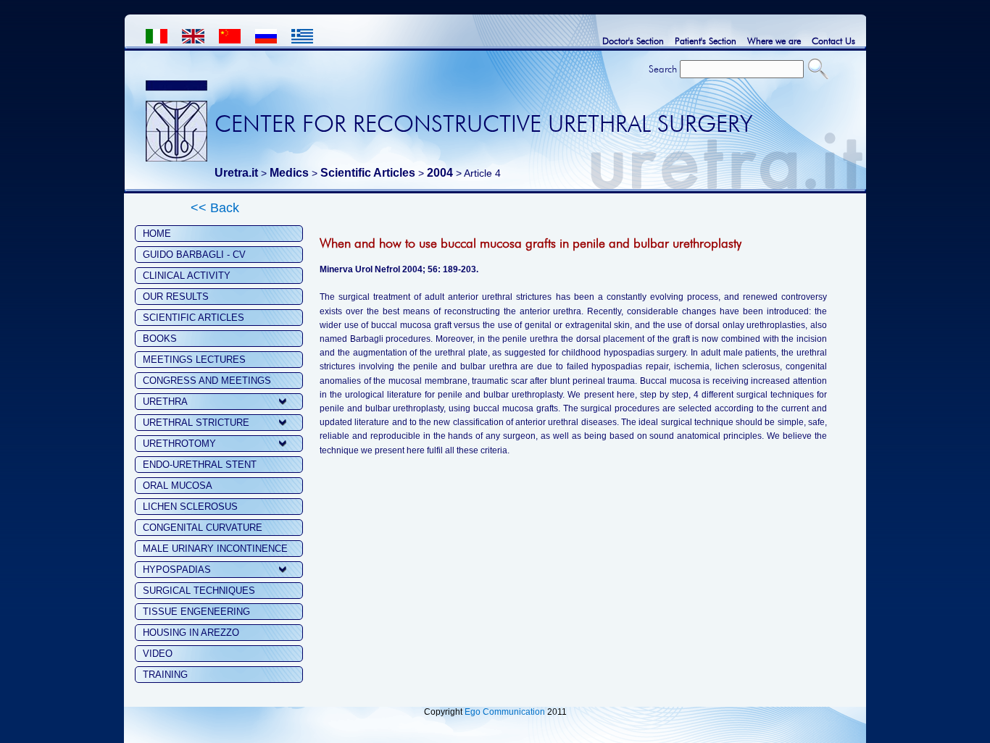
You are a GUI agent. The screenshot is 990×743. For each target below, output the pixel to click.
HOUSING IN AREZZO (191, 632)
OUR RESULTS (176, 296)
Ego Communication (505, 712)
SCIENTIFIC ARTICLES (193, 317)
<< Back (215, 208)
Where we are (774, 40)
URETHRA (165, 401)
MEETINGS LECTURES (194, 359)
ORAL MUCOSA (177, 485)
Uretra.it (236, 173)
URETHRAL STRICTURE (196, 422)
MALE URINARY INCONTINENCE (215, 548)
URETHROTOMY (179, 443)
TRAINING (165, 674)
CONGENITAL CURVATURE (202, 527)
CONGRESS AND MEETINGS (207, 380)
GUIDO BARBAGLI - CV (194, 254)
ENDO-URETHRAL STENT (200, 464)
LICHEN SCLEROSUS (190, 506)
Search (663, 69)
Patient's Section (705, 40)
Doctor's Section (633, 40)
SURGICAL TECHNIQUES (199, 590)
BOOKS (160, 338)
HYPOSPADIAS (177, 569)
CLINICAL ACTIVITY (186, 275)
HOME (157, 233)
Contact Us (833, 40)
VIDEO (157, 653)
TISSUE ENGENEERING (196, 611)
